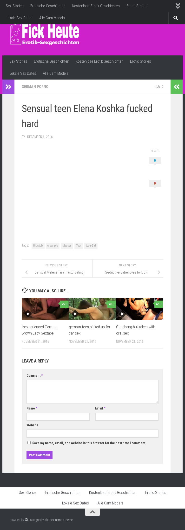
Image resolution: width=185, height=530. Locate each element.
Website (32, 425)
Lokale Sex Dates (19, 18)
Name (31, 408)
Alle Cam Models (52, 18)
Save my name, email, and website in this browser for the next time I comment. (89, 443)
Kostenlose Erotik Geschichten (96, 6)
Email (100, 408)
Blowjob (38, 245)
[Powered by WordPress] (26, 519)
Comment (34, 375)
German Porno (35, 86)
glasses (67, 245)
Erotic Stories (136, 6)
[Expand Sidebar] (8, 87)
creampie (52, 245)
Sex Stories (15, 6)
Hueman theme (63, 520)
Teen (78, 245)
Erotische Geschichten (48, 6)
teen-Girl (91, 245)
